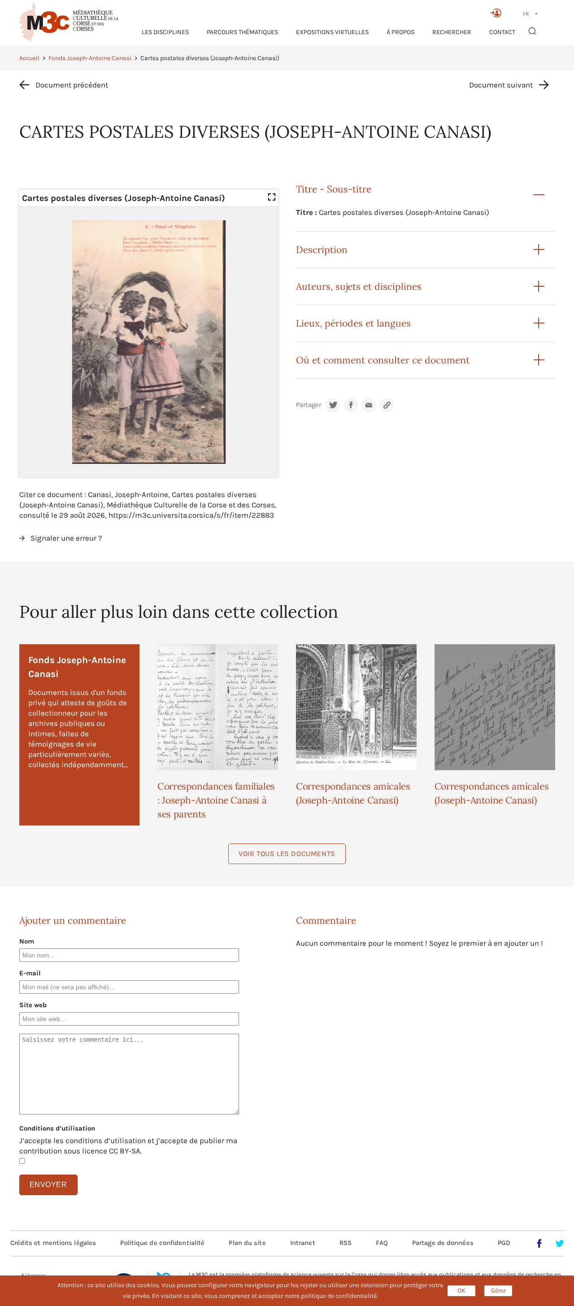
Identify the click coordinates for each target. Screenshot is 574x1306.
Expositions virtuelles (332, 32)
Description (322, 250)
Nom (26, 941)
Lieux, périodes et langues (353, 323)
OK (461, 1290)
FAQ (381, 1243)
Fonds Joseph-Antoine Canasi (89, 58)
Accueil (29, 58)
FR (526, 14)
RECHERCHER (451, 32)
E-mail (30, 973)
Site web (33, 1005)
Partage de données (443, 1243)
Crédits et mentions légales (53, 1243)
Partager (308, 405)
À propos (400, 32)
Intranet (302, 1243)
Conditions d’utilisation (57, 1128)
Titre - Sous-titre (333, 189)
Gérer (498, 1290)
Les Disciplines (165, 32)
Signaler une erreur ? (66, 537)
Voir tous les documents (287, 853)
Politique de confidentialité (162, 1243)
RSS (345, 1243)
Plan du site (247, 1243)
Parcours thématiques (242, 32)
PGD (504, 1243)
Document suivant (501, 84)
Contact (502, 32)
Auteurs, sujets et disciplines (359, 286)
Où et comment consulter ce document (383, 360)
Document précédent (71, 84)
